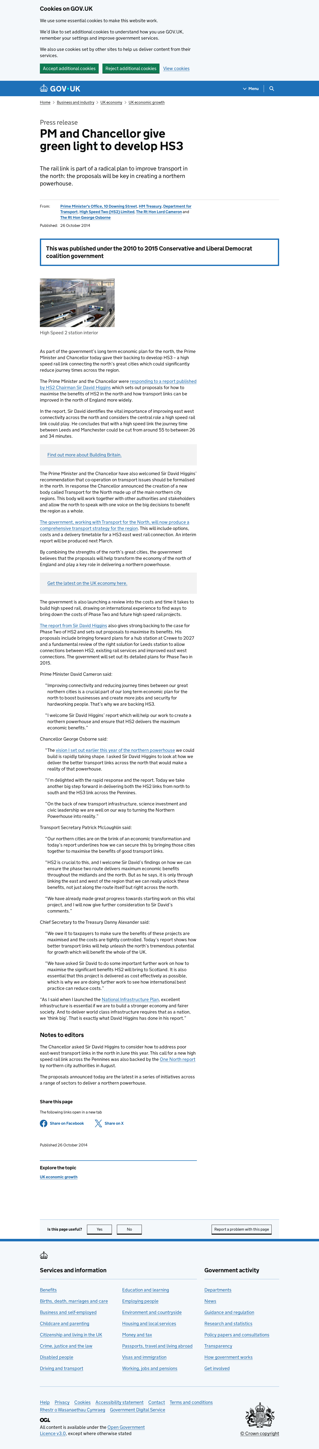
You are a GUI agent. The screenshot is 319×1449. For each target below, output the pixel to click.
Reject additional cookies (131, 68)
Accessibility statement (119, 1402)
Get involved (217, 1368)
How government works (228, 1357)
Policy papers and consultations (236, 1335)
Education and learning (145, 1290)
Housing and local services (149, 1323)
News (210, 1301)
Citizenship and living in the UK (71, 1335)
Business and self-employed (68, 1312)
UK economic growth (147, 102)
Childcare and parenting (64, 1323)
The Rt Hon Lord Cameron (159, 211)
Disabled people (56, 1357)
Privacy (62, 1402)
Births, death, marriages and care (74, 1301)
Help (45, 1402)
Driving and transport (61, 1368)
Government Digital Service (137, 1410)
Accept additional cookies (69, 68)
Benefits (48, 1290)
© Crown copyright (259, 1433)
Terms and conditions (191, 1402)
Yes (104, 1229)
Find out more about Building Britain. (84, 455)
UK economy (111, 102)
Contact (156, 1402)
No (134, 1229)
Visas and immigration (144, 1357)
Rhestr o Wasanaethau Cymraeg (72, 1410)
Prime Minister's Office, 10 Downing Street (98, 206)
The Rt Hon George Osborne (85, 217)
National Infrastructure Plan (130, 999)
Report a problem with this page (241, 1229)
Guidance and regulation (229, 1312)
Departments (218, 1290)
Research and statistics (228, 1323)
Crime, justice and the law (66, 1346)
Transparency (218, 1346)
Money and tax (137, 1335)
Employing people (140, 1301)
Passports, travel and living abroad (157, 1346)
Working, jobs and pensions (149, 1368)
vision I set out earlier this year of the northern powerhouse (115, 750)
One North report (177, 1059)
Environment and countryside (152, 1312)
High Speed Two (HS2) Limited (107, 211)
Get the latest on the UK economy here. (87, 583)
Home (45, 102)
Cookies (82, 1402)
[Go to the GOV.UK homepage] (60, 88)
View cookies (176, 68)
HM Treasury (150, 206)
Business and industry (75, 102)
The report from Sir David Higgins (73, 625)
